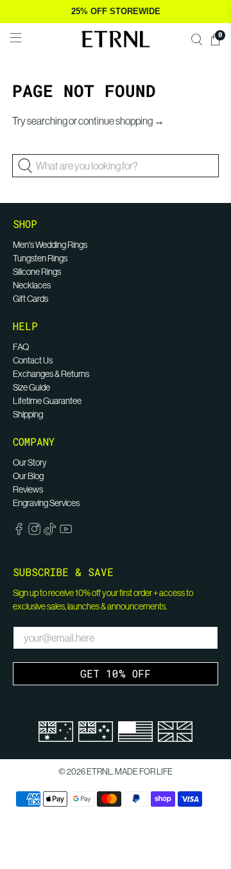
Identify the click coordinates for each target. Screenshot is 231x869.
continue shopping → (121, 120)
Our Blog (28, 476)
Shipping (28, 414)
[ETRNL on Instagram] (34, 532)
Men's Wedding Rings (50, 244)
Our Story (30, 462)
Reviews (28, 489)
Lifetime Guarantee (47, 401)
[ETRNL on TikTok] (50, 532)
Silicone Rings (37, 271)
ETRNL (99, 771)
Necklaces (32, 285)
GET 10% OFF (115, 673)
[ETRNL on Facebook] (19, 532)
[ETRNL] (115, 39)
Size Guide (31, 387)
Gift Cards (30, 298)
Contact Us (33, 360)
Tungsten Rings (40, 258)
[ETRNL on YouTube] (66, 532)
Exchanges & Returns (51, 374)
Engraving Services (46, 503)
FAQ (21, 347)
